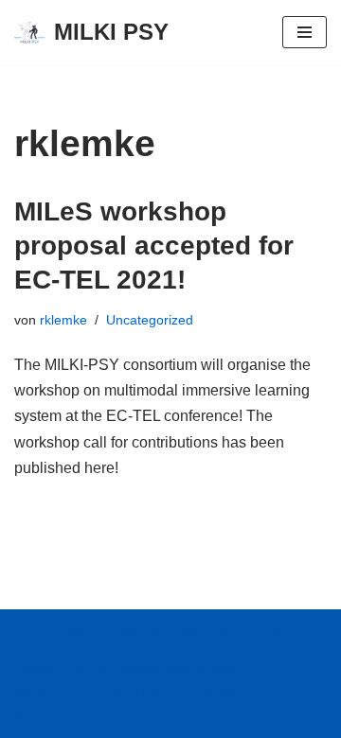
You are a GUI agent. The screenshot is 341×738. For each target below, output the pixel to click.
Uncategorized (149, 319)
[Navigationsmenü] (304, 32)
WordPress (246, 630)
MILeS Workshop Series (154, 669)
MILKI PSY (51, 694)
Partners (42, 718)
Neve (75, 630)
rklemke (63, 319)
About (34, 669)
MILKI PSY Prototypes (182, 694)
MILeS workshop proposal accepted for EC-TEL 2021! (154, 246)
